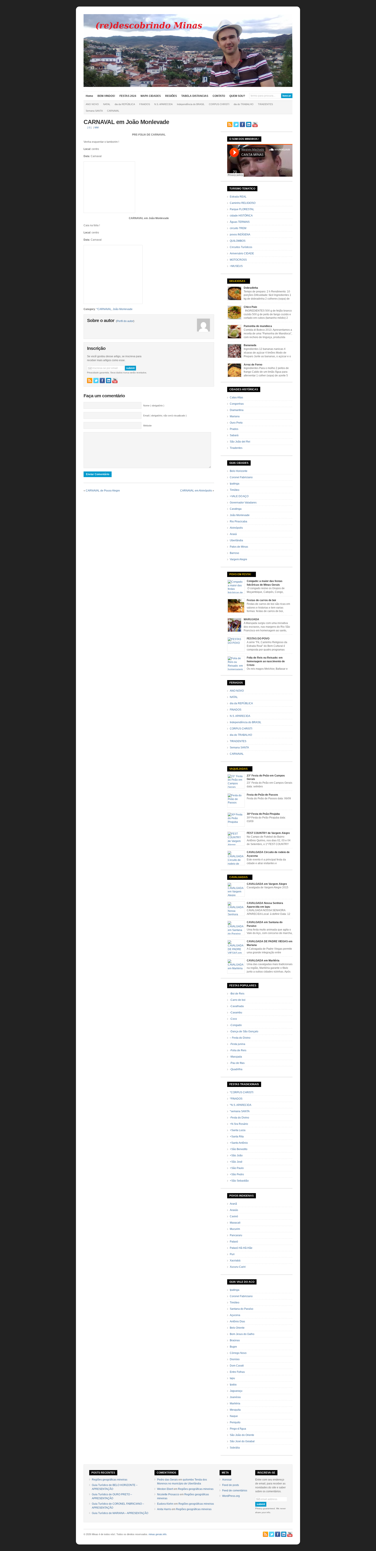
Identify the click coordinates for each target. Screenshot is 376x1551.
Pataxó (234, 1241)
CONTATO (219, 95)
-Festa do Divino (239, 1117)
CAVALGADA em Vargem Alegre (267, 883)
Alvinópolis (236, 527)
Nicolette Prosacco (168, 1494)
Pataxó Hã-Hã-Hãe (241, 1247)
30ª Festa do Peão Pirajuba (263, 813)
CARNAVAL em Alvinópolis (196, 490)
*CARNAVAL (103, 309)
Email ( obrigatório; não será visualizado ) (165, 415)
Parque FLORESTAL (242, 209)
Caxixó (234, 1216)
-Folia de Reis (238, 1050)
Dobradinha (251, 287)
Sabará (234, 435)
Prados (234, 429)
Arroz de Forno (253, 364)
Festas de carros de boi (261, 600)
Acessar (227, 1479)
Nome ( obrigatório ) (153, 405)
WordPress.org (231, 1495)
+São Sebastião (239, 1180)
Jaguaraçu (236, 1390)
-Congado (236, 1025)
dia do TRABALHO (243, 104)
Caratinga (236, 508)
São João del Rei (240, 441)
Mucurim (235, 1229)
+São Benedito (238, 1149)
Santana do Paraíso (241, 1308)
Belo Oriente (237, 1327)
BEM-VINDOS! (106, 95)
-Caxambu (236, 1012)
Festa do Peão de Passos (262, 794)
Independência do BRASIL (191, 104)
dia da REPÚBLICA (125, 104)
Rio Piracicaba (238, 521)
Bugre (233, 1346)
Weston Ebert (165, 1489)
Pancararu (236, 1235)
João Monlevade (123, 309)
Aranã (233, 1203)
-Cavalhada (237, 1006)
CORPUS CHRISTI (219, 104)
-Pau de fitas (237, 1063)
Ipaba (233, 1384)
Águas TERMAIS (240, 221)
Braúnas (235, 1340)
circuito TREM (238, 228)
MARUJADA (251, 619)
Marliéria (235, 1403)
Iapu (232, 1378)
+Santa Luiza (237, 1130)
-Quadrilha (236, 1069)
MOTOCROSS (238, 259)
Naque (234, 1416)
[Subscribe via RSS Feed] (89, 380)
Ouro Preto (236, 422)
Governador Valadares (243, 502)
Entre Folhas (237, 1371)
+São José (236, 1161)
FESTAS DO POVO (258, 638)
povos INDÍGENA (240, 234)
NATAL (106, 104)
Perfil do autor (125, 321)
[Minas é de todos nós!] (188, 86)
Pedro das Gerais (167, 1479)
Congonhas (237, 403)
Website (147, 425)
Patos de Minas (239, 546)
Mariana (235, 416)
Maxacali (235, 1222)
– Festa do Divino (240, 1037)
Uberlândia (236, 540)
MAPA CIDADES (151, 95)
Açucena (235, 1315)
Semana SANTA (94, 110)
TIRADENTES (265, 104)
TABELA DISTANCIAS (194, 95)
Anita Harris (164, 1509)
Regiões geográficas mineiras (109, 1479)
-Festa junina (237, 1044)
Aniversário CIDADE (242, 253)
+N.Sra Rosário (239, 1123)
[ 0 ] (89, 127)
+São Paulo (237, 1168)
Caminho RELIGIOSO (242, 203)
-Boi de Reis (237, 993)
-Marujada (236, 1056)
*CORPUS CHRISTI (241, 1092)
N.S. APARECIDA (163, 104)
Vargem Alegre (238, 559)
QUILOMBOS (237, 240)
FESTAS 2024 (127, 95)
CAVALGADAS (238, 877)
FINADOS (144, 104)
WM (96, 127)
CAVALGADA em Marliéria (263, 960)
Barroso (234, 553)
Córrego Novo (238, 1353)
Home (89, 95)
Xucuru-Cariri (238, 1266)
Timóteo (234, 489)
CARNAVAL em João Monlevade (126, 122)
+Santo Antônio (239, 1142)
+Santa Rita (237, 1136)
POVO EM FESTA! (240, 574)
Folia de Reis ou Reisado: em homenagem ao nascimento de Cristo (266, 661)
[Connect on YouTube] (115, 380)
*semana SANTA (240, 1111)
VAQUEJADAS (238, 768)
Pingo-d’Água (238, 1428)
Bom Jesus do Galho (242, 1334)
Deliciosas (237, 281)
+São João (236, 1155)
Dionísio (235, 1359)
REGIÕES (171, 95)
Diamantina (236, 410)
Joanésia (235, 1397)
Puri (232, 1254)
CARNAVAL (113, 110)
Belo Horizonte (238, 471)
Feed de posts (230, 1485)
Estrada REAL (238, 196)
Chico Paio (250, 307)
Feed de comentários (234, 1490)
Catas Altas (236, 397)
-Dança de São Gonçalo (244, 1031)
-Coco (233, 1018)
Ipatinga (234, 483)
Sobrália (235, 1447)
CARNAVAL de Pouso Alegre (103, 490)
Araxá (233, 534)
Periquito (235, 1422)
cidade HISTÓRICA (241, 215)
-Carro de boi (237, 999)
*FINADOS (236, 1098)
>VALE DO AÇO (239, 496)
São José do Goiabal (242, 1441)
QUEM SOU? (237, 95)
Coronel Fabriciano (241, 477)
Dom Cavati (237, 1365)
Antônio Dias (237, 1321)
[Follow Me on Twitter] (96, 380)
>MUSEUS (236, 266)
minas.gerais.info (157, 1534)
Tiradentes (236, 447)
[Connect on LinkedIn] (108, 380)
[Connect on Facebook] (102, 380)
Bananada (250, 345)
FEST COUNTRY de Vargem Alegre (268, 833)
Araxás (234, 1210)
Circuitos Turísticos (241, 247)
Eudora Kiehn (165, 1503)
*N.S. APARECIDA (240, 1105)
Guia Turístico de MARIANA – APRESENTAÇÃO (120, 1513)
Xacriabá (235, 1260)
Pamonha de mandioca (258, 326)
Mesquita (235, 1409)
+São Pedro (237, 1174)
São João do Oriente (242, 1435)
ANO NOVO (92, 104)
